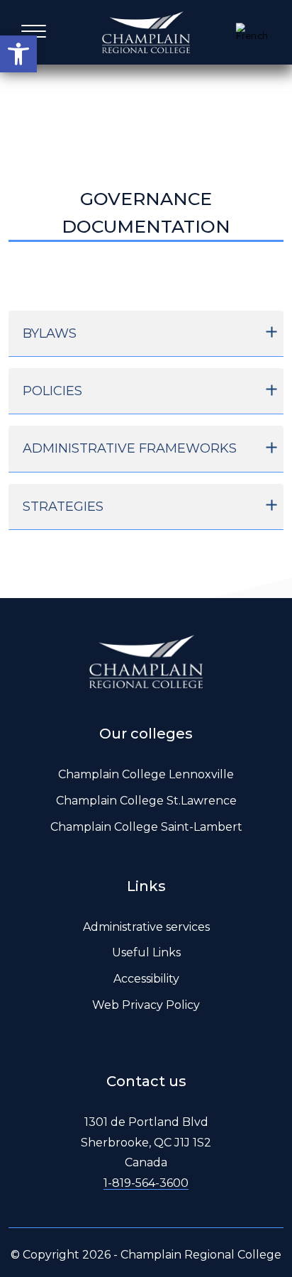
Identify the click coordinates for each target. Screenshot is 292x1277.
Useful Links (146, 952)
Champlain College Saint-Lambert (146, 827)
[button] (18, 53)
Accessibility (146, 978)
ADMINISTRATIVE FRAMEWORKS (130, 448)
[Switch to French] (253, 32)
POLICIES (52, 391)
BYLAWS (50, 333)
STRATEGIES (63, 506)
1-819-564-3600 (146, 1183)
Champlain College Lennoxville (146, 774)
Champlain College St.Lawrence (146, 800)
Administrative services (146, 927)
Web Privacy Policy (146, 1005)
